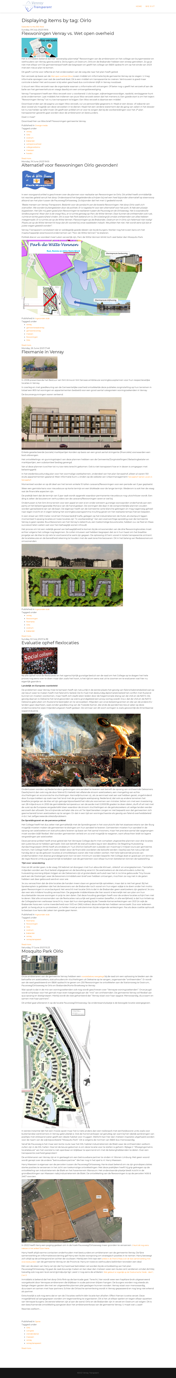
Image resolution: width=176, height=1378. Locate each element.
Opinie (37, 1321)
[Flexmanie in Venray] (88, 367)
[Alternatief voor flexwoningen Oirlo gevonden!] (88, 181)
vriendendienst (32, 1334)
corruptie (30, 1331)
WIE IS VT (150, 6)
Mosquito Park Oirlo (42, 951)
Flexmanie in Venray (43, 351)
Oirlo (28, 135)
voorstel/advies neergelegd (93, 976)
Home (139, 6)
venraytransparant (33, 939)
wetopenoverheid (33, 144)
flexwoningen (32, 337)
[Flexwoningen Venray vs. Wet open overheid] (88, 47)
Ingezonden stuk (42, 318)
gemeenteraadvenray (35, 328)
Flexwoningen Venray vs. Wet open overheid (68, 33)
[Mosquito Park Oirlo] (88, 965)
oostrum (30, 138)
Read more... (27, 158)
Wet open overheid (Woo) (62, 76)
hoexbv (29, 153)
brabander (30, 141)
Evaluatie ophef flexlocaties (50, 642)
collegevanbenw (33, 147)
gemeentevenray (33, 331)
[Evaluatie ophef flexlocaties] (88, 660)
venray (29, 132)
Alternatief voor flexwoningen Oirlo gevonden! (70, 165)
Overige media (41, 125)
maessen (30, 150)
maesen (29, 334)
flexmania (30, 622)
